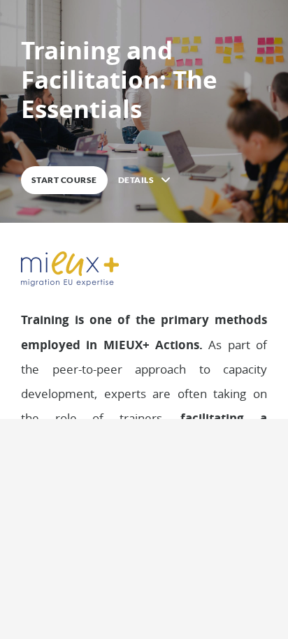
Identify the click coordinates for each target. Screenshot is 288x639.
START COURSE (64, 180)
